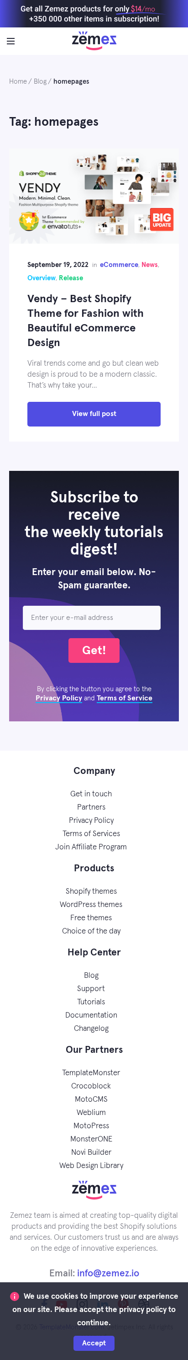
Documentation (91, 1015)
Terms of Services (91, 834)
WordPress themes (91, 905)
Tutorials (91, 1002)
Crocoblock (91, 1086)
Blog (91, 976)
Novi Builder (91, 1153)
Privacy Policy (59, 698)
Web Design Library (91, 1166)
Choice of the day (91, 931)
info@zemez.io (108, 1273)
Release (71, 278)
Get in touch (91, 794)
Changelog (91, 1029)
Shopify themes (91, 892)
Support (91, 989)
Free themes (91, 918)
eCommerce (119, 264)
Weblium (91, 1113)
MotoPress (91, 1126)
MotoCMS (91, 1100)
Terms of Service (124, 698)
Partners (91, 807)
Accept (94, 1343)
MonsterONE (91, 1139)
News (149, 264)
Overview (41, 278)
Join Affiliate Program (91, 847)
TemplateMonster (91, 1073)
